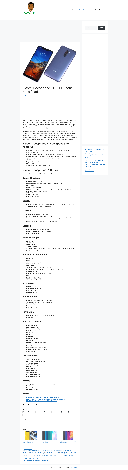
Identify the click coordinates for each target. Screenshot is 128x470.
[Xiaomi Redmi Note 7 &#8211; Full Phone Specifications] (68, 435)
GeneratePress (73, 467)
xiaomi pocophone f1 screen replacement (63, 455)
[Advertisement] (50, 31)
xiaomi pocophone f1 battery (52, 452)
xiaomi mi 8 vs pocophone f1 (37, 452)
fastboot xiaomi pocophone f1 (31, 450)
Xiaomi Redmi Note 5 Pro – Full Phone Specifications (42, 397)
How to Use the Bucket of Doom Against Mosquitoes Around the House (94, 155)
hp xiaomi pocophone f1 (60, 450)
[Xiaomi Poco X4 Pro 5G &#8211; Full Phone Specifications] (31, 435)
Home (58, 9)
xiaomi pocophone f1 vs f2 (29, 457)
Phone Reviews (83, 9)
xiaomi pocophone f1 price (40, 453)
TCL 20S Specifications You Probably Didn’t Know (41, 401)
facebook (65, 9)
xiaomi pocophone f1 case (66, 452)
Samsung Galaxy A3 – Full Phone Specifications (36, 460)
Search (87, 25)
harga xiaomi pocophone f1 (46, 450)
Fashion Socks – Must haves (31, 458)
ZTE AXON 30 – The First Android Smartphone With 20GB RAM (45, 399)
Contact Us (93, 9)
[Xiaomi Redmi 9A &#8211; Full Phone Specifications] (49, 435)
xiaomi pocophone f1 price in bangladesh (57, 453)
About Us (101, 9)
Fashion (74, 9)
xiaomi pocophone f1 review (45, 455)
